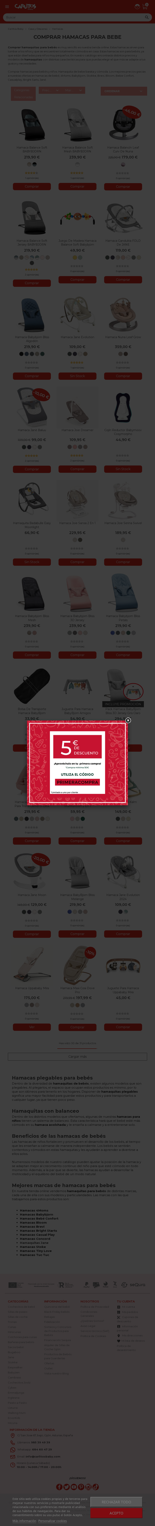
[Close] (128, 720)
